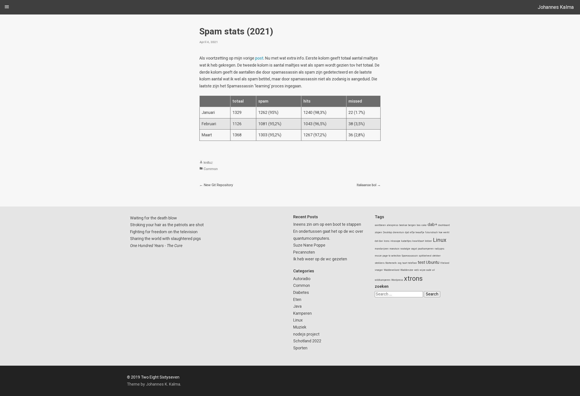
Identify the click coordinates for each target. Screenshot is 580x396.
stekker (436, 255)
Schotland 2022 (307, 340)
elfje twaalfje (417, 232)
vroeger (379, 270)
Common (211, 169)
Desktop (387, 232)
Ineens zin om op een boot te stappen (327, 224)
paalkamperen (426, 248)
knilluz (208, 163)
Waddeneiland (391, 270)
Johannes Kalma (556, 7)
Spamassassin (410, 255)
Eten (297, 299)
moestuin (394, 248)
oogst (414, 248)
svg (399, 263)
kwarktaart (418, 241)
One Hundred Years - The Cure (156, 245)
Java (297, 306)
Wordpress (397, 279)
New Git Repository (218, 185)
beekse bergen (407, 225)
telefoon (412, 263)
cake (424, 225)
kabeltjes (406, 241)
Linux (298, 320)
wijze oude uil (427, 270)
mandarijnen (382, 248)
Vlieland (444, 263)
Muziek (299, 327)
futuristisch (431, 232)
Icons (386, 241)
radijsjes (439, 248)
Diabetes (301, 292)
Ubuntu (432, 262)
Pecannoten (304, 252)
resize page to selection (388, 255)
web (416, 270)
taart (404, 263)
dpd (407, 232)
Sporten (300, 348)
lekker (428, 241)
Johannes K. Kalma (163, 384)
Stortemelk (391, 263)
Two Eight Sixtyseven (160, 377)
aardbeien (380, 225)
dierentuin (398, 232)
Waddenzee (406, 270)
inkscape (395, 241)
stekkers (379, 263)
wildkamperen (382, 279)
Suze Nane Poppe (309, 245)
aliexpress (392, 225)
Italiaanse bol (366, 185)
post (259, 58)
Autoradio (301, 278)
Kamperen (302, 313)
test (421, 262)
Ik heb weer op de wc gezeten (320, 259)
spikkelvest (425, 255)
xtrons (413, 278)
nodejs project (306, 334)
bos (418, 225)
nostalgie (405, 248)
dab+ (432, 224)
